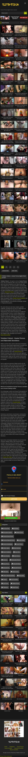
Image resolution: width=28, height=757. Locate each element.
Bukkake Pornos (19, 532)
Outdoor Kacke (15, 571)
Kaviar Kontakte (6, 555)
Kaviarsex (5, 559)
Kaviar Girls (17, 551)
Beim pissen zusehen (7, 532)
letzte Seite (14, 270)
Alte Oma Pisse (6, 528)
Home (5, 746)
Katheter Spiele (6, 548)
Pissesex (5, 579)
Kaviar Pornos (17, 555)
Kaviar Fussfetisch (7, 551)
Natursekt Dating (16, 563)
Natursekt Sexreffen (18, 748)
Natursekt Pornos (17, 567)
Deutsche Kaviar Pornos (8, 536)
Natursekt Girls (6, 567)
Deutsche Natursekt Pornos (8, 540)
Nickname (5, 482)
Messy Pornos (6, 563)
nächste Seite (5, 270)
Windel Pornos (15, 587)
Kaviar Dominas (17, 548)
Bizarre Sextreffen (14, 749)
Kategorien (12, 746)
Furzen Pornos (19, 544)
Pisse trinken (21, 575)
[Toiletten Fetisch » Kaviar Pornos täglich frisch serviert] (11, 5)
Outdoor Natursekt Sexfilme (8, 575)
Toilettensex (5, 587)
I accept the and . (9, 495)
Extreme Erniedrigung (7, 544)
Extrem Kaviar (21, 540)
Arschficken (16, 528)
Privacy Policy (3, 756)
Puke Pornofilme (14, 579)
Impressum (9, 756)
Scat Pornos (5, 583)
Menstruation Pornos (15, 559)
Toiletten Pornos (15, 583)
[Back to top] (24, 753)
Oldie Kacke (5, 571)
